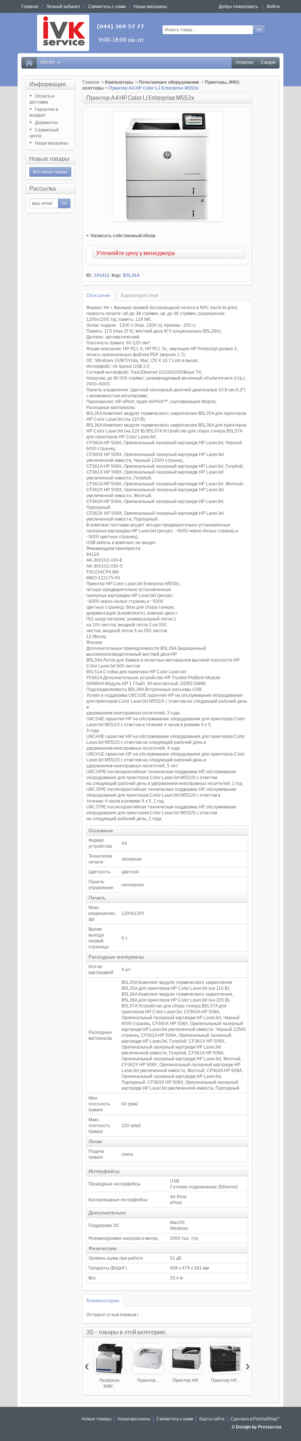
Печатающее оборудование (169, 82)
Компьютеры (119, 82)
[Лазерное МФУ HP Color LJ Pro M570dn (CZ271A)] (109, 1358)
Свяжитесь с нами (174, 1419)
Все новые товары (50, 172)
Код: (116, 275)
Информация (47, 84)
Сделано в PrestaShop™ (255, 1419)
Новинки (244, 62)
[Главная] (29, 62)
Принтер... (148, 1380)
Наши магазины (51, 143)
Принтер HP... (187, 1380)
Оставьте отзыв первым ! (112, 1314)
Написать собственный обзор (123, 235)
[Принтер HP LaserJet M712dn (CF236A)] (186, 1358)
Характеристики (139, 295)
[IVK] (91, 33)
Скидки (268, 62)
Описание (98, 295)
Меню (47, 62)
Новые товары (49, 159)
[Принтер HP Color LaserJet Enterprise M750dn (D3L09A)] (225, 1358)
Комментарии (102, 1300)
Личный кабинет (63, 6)
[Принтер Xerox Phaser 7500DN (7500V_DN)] (148, 1358)
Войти (273, 6)
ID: (89, 275)
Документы (46, 122)
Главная (90, 82)
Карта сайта (212, 1419)
